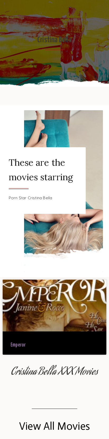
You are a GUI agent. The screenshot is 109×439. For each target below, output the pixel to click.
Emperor (18, 345)
